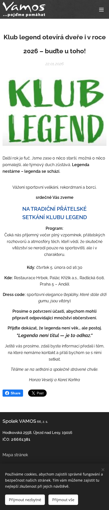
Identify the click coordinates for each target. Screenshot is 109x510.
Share (16, 393)
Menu (101, 9)
